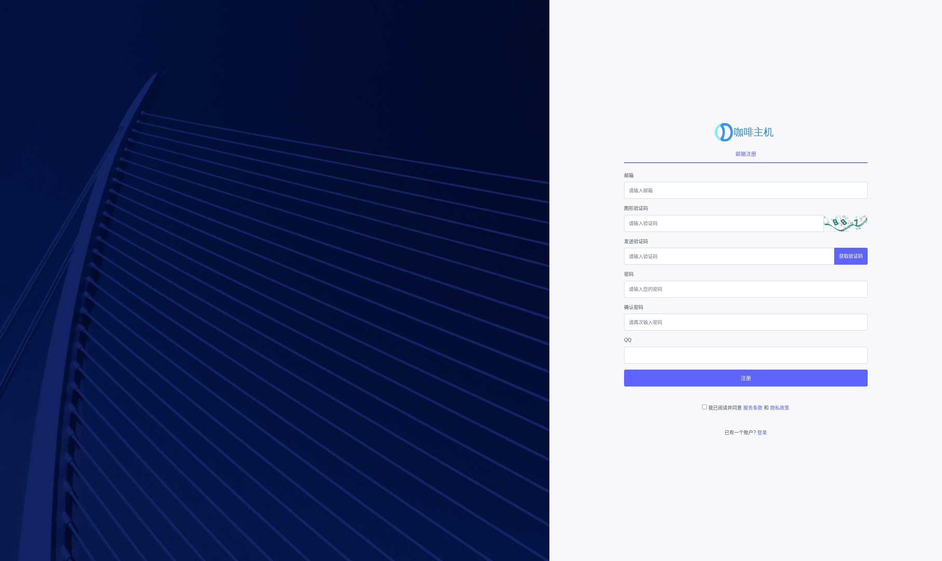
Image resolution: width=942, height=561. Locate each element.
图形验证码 (636, 208)
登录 (762, 432)
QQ (627, 340)
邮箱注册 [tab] (746, 154)
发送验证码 (636, 241)
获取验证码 (851, 256)
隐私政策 (779, 407)
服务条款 (752, 407)
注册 (746, 378)
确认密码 (633, 307)
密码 (629, 274)
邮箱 (629, 175)
